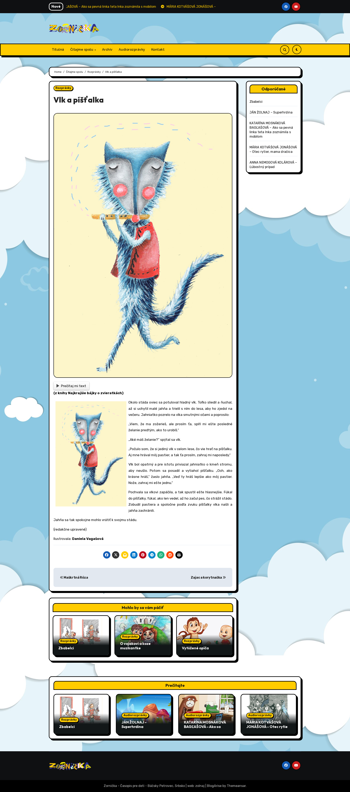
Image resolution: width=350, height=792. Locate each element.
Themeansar (236, 786)
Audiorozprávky (132, 49)
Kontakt (158, 49)
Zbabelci (66, 648)
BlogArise (214, 786)
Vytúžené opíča (195, 648)
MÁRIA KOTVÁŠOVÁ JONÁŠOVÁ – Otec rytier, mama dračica (268, 726)
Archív (107, 49)
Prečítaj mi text (73, 386)
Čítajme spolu (82, 49)
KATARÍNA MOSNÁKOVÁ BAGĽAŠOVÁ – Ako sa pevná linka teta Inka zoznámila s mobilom (205, 729)
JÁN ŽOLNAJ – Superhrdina (271, 112)
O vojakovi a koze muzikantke (135, 645)
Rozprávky (63, 88)
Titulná (58, 49)
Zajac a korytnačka (207, 577)
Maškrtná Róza (75, 577)
